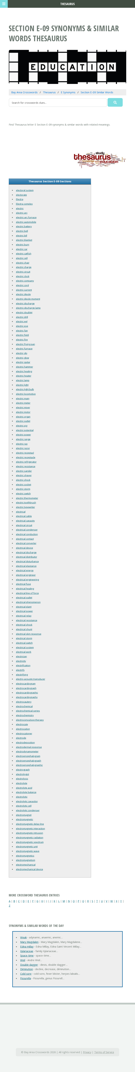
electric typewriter (25, 507)
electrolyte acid (24, 787)
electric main (22, 398)
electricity (21, 661)
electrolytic (21, 796)
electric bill (21, 235)
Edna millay (26, 946)
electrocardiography (27, 697)
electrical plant (23, 606)
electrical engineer (26, 575)
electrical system (25, 647)
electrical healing (25, 588)
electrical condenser (27, 529)
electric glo (21, 353)
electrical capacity (25, 520)
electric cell (22, 258)
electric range (23, 439)
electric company (25, 280)
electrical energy (25, 570)
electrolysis (22, 778)
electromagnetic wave (27, 851)
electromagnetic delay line (30, 824)
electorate (21, 194)
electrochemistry (25, 715)
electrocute (22, 724)
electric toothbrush (26, 502)
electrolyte (21, 783)
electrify (20, 670)
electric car (21, 249)
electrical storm (24, 638)
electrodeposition (25, 742)
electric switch (23, 493)
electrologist (22, 774)
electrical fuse (23, 584)
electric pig (21, 425)
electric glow (22, 357)
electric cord (22, 285)
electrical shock (24, 624)
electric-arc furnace (26, 217)
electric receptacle (25, 457)
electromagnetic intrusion (29, 833)
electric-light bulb (25, 389)
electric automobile (26, 222)
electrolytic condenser (28, 810)
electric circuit (23, 271)
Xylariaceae (26, 951)
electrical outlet (24, 597)
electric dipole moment (28, 298)
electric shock (23, 480)
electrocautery (23, 701)
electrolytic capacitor (27, 801)
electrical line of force (27, 593)
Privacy (87, 1052)
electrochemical (24, 706)
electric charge (23, 267)
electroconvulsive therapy (30, 719)
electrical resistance (26, 620)
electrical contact (25, 538)
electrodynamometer (27, 751)
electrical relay (23, 615)
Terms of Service (104, 1052)
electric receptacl (25, 452)
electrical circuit (24, 525)
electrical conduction (27, 534)
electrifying (22, 674)
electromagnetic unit (27, 846)
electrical (20, 511)
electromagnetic (24, 819)
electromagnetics (25, 855)
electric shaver (24, 475)
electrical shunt (24, 629)
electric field (22, 335)
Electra (19, 199)
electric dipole (23, 294)
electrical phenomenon (28, 602)
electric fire (22, 339)
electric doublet (24, 312)
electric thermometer (27, 498)
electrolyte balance (26, 792)
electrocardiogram (26, 683)
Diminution (26, 969)
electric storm (23, 489)
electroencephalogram (28, 756)
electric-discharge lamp (28, 307)
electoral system (25, 190)
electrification (23, 665)
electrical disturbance (27, 561)
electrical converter (26, 543)
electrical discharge (26, 552)
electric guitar (23, 362)
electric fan (22, 330)
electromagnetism (25, 860)
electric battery (24, 226)
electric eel (21, 321)
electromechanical (26, 864)
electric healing (24, 371)
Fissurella (25, 978)
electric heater (23, 375)
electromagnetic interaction (30, 828)
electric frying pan (25, 344)
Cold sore (25, 973)
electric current (24, 289)
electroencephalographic (29, 765)
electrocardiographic (27, 692)
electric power (23, 434)
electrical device (24, 547)
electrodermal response (29, 747)
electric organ (23, 416)
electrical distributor (26, 556)
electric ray (22, 443)
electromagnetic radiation (29, 837)
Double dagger (29, 964)
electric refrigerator (26, 461)
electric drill (22, 317)
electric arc (21, 212)
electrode (21, 737)
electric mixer (23, 407)
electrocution (23, 728)
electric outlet (23, 421)
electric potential (25, 430)
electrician (21, 656)
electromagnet (23, 815)
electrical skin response (28, 633)
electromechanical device (29, 869)
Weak (23, 937)
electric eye (22, 326)
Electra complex (24, 203)
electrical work (23, 651)
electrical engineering (27, 579)
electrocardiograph (26, 688)
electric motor (23, 412)
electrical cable (24, 516)
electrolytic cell (23, 805)
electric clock (22, 276)
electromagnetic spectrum (30, 842)
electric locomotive (26, 393)
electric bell (22, 231)
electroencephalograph (28, 760)
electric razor (23, 448)
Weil (22, 960)
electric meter (23, 402)
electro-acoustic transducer (30, 679)
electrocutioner (24, 733)
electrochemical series (28, 710)
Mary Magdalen (29, 942)
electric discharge (25, 303)
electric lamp (22, 380)
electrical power (24, 611)
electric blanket (24, 240)
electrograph (23, 769)
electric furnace (24, 348)
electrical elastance (26, 566)
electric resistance (25, 466)
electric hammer (24, 366)
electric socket (23, 484)
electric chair (22, 262)
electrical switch (24, 642)
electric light (22, 384)
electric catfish (23, 253)
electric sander (24, 471)
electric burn (22, 244)
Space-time (27, 955)
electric (20, 208)
